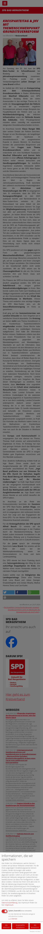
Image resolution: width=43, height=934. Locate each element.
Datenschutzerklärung (9, 903)
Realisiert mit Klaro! (35, 931)
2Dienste (12, 919)
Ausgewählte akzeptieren (20, 926)
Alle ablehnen (6, 926)
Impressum (9, 905)
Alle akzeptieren (35, 926)
